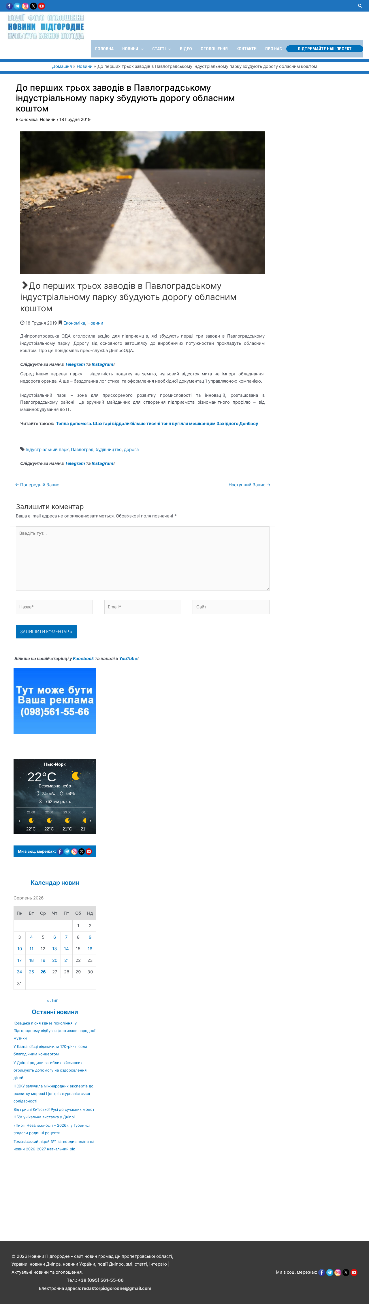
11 (31, 948)
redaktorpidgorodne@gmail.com (116, 1288)
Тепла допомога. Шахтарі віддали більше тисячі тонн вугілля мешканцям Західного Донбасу (157, 423)
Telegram (75, 364)
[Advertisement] (173, 1199)
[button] (360, 6)
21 (66, 960)
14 (66, 948)
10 (19, 948)
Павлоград (82, 449)
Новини (48, 119)
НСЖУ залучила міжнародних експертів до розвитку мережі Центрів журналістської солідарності (53, 1093)
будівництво (109, 449)
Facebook (83, 658)
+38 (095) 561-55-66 (101, 1280)
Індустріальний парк (47, 449)
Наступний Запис (249, 484)
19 (43, 960)
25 (31, 972)
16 (90, 948)
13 (54, 948)
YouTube (128, 658)
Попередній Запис (37, 484)
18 (31, 960)
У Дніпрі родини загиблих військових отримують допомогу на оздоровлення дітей (50, 1070)
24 (19, 972)
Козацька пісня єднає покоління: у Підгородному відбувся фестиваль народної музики (54, 1030)
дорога (131, 449)
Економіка (26, 119)
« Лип (53, 1000)
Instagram (102, 364)
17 (19, 960)
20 (54, 960)
